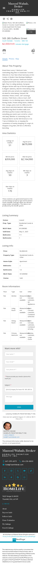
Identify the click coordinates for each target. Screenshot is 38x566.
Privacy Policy (7, 536)
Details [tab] (5, 59)
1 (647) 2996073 (8, 435)
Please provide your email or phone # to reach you (18, 377)
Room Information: (11, 286)
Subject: (7, 385)
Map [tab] (17, 59)
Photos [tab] (11, 59)
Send (19, 407)
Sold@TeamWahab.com (11, 437)
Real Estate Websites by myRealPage (23, 536)
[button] (4, 470)
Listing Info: (7, 245)
